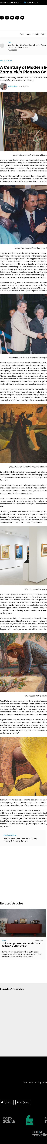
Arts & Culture (6, 61)
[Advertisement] (23, 873)
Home (4, 940)
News (28, 34)
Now (22, 34)
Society (36, 34)
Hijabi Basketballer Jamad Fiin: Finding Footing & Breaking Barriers (20, 839)
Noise (43, 34)
